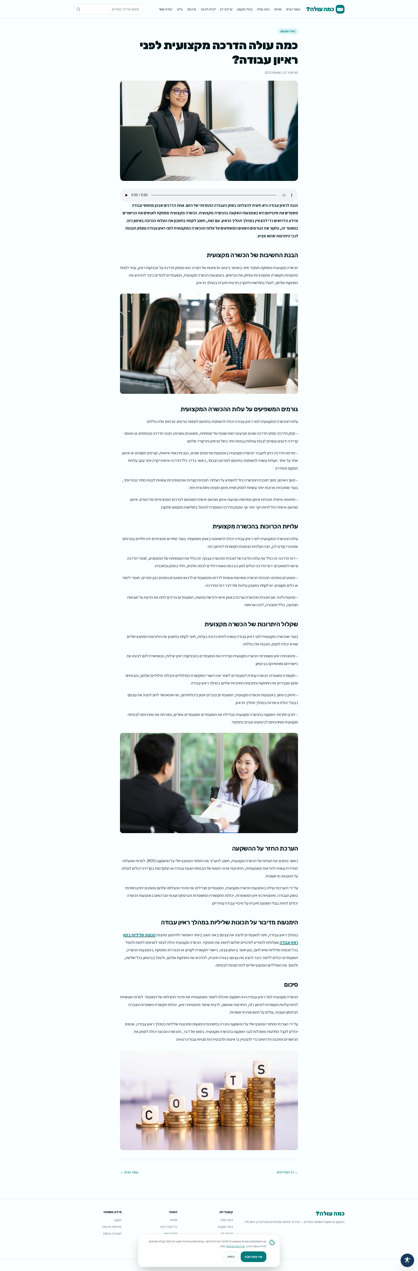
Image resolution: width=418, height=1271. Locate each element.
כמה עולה (263, 9)
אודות (278, 9)
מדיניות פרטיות (111, 1226)
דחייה (231, 1257)
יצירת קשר (165, 9)
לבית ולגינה (208, 9)
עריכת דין (226, 9)
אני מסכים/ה (253, 1257)
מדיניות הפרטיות (235, 1246)
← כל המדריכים (287, 1172)
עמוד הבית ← (129, 1172)
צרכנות (191, 9)
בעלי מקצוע (245, 9)
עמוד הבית (293, 9)
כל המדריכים (169, 1226)
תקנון (118, 1220)
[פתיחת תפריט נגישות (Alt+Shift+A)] (407, 1260)
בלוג (180, 9)
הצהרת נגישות (112, 1233)
